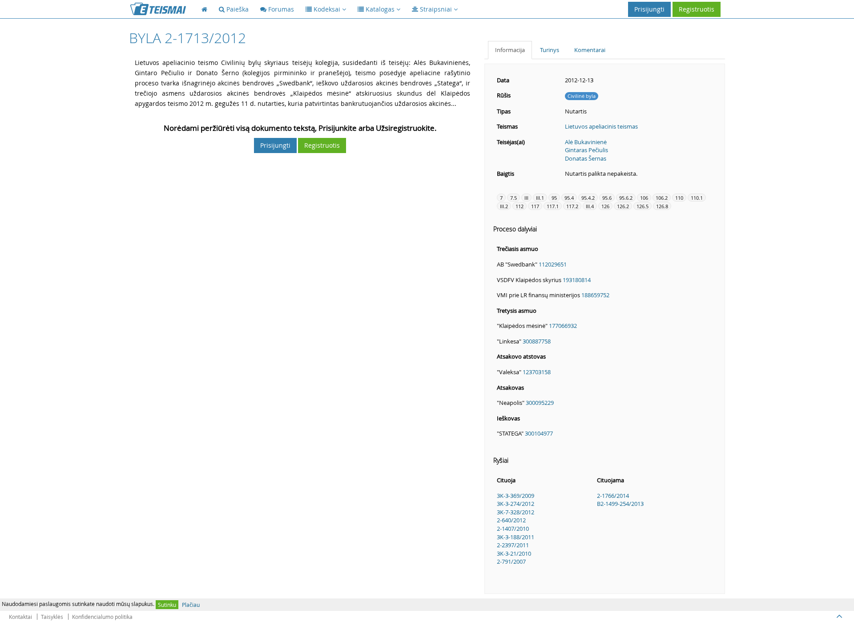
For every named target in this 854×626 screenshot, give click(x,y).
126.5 (642, 206)
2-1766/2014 (613, 496)
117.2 (572, 206)
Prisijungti (649, 9)
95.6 (607, 197)
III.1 (540, 197)
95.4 (569, 197)
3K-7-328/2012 (515, 512)
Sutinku (167, 604)
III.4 (590, 206)
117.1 (553, 206)
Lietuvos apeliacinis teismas (601, 126)
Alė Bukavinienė (586, 142)
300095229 (540, 403)
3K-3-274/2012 (515, 504)
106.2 (662, 197)
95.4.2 (588, 197)
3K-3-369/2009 (515, 496)
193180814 (577, 280)
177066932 (563, 326)
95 (554, 197)
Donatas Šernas (585, 158)
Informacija (510, 50)
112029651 (553, 264)
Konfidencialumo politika (102, 617)
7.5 (513, 197)
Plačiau (191, 604)
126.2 (623, 206)
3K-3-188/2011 (515, 537)
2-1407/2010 (513, 529)
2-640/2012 (511, 520)
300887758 (537, 341)
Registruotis (696, 9)
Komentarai (589, 50)
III (526, 197)
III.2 (504, 206)
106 (644, 197)
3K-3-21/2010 (514, 553)
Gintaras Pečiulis (586, 150)
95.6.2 (625, 197)
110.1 (697, 197)
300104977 (539, 433)
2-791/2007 (511, 561)
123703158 (537, 372)
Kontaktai (20, 617)
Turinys (549, 50)
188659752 (595, 295)
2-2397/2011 (513, 545)
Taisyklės (52, 617)
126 (605, 206)
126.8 (662, 206)
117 (535, 206)
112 (520, 206)
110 (679, 197)
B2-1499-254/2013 (620, 504)
